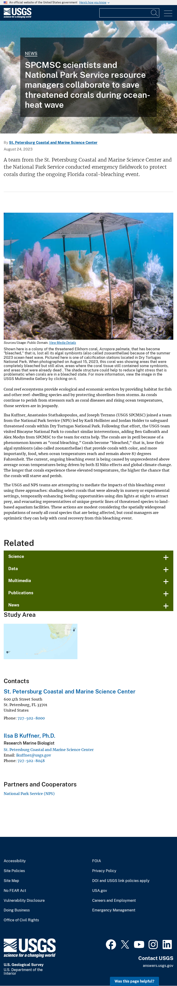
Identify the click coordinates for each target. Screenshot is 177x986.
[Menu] (168, 13)
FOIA (96, 861)
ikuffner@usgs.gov (33, 755)
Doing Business (17, 910)
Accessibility (15, 861)
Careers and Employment (114, 901)
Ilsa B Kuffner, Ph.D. (29, 735)
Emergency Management (113, 910)
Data (13, 568)
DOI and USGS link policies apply (121, 881)
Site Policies (14, 871)
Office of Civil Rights (21, 920)
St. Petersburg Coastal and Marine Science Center (53, 142)
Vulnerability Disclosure (24, 901)
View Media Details (62, 343)
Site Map (11, 881)
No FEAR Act (15, 891)
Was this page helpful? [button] (134, 981)
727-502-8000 (31, 718)
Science (16, 556)
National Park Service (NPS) (29, 793)
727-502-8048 (31, 760)
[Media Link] (88, 277)
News (31, 53)
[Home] (17, 17)
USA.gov (99, 891)
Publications (20, 592)
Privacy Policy (104, 871)
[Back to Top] (160, 969)
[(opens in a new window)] (111, 943)
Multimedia (19, 580)
